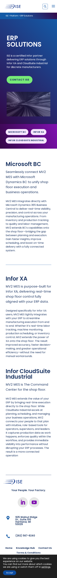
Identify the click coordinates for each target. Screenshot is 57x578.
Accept (9, 572)
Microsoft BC (17, 132)
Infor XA (38, 132)
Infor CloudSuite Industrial (26, 140)
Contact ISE (19, 80)
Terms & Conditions (28, 553)
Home (9, 548)
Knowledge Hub (25, 548)
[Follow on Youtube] (34, 502)
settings (45, 567)
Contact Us (45, 548)
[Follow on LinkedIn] (23, 502)
